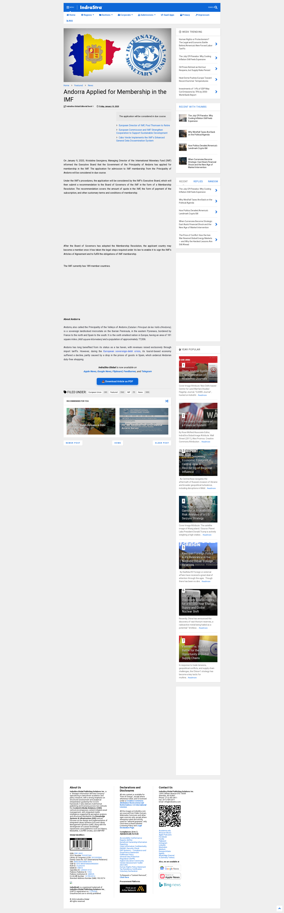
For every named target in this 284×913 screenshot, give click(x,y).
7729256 (93, 891)
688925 (91, 874)
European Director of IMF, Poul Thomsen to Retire (144, 125)
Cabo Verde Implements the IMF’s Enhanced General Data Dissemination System (140, 139)
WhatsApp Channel (166, 855)
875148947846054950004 (87, 864)
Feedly (161, 839)
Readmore (202, 395)
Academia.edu (165, 831)
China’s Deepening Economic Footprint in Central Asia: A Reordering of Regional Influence (197, 464)
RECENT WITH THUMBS (193, 106)
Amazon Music (165, 833)
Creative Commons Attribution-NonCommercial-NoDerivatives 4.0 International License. (133, 804)
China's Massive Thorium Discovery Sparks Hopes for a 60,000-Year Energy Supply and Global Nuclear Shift (198, 603)
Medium (162, 849)
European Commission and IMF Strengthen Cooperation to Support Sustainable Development (141, 131)
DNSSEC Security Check (129, 848)
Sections (105, 15)
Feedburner (129, 371)
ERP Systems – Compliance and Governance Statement (133, 851)
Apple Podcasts (165, 835)
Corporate (125, 15)
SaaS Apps (168, 15)
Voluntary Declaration (129, 871)
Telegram (146, 371)
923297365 (86, 855)
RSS (70, 21)
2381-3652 (78, 853)
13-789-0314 (90, 876)
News (90, 85)
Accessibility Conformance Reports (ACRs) (131, 839)
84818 (80, 868)
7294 (89, 872)
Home (72, 15)
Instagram (163, 843)
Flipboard (117, 371)
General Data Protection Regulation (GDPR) (129, 858)
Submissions (146, 15)
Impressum (203, 15)
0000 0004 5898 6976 (83, 862)
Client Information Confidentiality (133, 846)
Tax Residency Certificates (131, 869)
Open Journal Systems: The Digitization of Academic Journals (197, 374)
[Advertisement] (88, 132)
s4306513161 (86, 870)
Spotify (161, 853)
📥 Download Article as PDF (117, 381)
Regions (87, 15)
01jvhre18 (80, 866)
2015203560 (96, 858)
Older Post (162, 443)
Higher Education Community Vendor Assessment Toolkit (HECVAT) (132, 863)
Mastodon (163, 847)
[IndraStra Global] (91, 8)
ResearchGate (165, 851)
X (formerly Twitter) (167, 858)
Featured (78, 85)
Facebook (163, 837)
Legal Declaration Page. (131, 827)
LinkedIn (162, 845)
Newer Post (73, 443)
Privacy (186, 15)
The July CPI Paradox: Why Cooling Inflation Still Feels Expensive (200, 118)
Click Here (124, 877)
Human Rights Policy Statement (133, 867)
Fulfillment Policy (127, 855)
